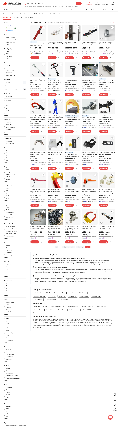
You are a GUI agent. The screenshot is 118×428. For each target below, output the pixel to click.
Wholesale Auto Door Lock (57, 306)
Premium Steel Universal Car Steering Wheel (89, 190)
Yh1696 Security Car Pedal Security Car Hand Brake (55, 81)
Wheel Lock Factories (74, 310)
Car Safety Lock (96, 296)
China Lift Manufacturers (38, 6)
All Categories (8, 10)
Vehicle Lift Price (50, 310)
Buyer (77, 10)
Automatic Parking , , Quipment (72, 118)
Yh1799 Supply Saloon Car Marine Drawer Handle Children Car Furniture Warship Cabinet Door (90, 118)
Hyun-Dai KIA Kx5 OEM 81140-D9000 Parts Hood (55, 153)
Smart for (71, 43)
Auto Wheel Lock (64, 299)
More (34, 312)
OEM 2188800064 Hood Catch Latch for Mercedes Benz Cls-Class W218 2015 (90, 154)
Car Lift (65, 6)
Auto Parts (52, 296)
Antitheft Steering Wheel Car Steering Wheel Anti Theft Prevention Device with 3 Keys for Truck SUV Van (37, 117)
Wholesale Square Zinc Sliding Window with (55, 43)
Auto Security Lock (51, 299)
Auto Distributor (38, 293)
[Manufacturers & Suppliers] (12, 3)
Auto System (62, 296)
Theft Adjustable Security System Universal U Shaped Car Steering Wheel (55, 117)
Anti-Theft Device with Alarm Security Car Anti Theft (37, 191)
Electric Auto (48, 6)
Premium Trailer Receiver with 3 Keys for (106, 227)
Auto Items (72, 293)
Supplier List (18, 17)
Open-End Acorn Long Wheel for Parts (106, 43)
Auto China (82, 293)
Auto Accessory (93, 293)
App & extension (95, 10)
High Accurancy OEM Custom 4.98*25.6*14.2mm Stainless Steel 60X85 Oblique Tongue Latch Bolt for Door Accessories (106, 191)
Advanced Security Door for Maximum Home (37, 227)
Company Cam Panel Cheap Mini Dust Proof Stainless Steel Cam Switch (72, 228)
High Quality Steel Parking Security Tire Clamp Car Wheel (54, 191)
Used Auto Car (72, 296)
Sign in (113, 4)
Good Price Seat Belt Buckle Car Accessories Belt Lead (107, 154)
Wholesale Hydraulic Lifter (40, 306)
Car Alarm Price (38, 310)
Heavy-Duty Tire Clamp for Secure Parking (90, 227)
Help (86, 10)
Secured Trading (30, 17)
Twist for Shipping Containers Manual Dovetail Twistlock (72, 191)
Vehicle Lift (60, 6)
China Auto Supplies (51, 293)
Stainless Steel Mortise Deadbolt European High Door (106, 81)
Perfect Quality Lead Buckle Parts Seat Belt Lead (71, 80)
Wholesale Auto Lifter (87, 306)
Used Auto (62, 293)
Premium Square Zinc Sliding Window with (89, 43)
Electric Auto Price (101, 306)
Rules (113, 10)
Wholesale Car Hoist (73, 306)
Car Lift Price (61, 310)
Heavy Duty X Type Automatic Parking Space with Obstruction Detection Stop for (89, 80)
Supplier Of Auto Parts (39, 296)
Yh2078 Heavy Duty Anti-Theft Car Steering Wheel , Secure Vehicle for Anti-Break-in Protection (38, 45)
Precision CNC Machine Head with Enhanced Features (37, 154)
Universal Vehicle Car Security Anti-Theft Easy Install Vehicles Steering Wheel (106, 117)
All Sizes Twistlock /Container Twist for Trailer (54, 228)
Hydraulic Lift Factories (89, 310)
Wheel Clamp (71, 6)
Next (87, 247)
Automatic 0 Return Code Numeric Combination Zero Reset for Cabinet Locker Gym (72, 155)
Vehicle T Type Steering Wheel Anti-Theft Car (38, 80)
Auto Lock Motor (38, 299)
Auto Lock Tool (84, 296)
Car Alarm (54, 6)
